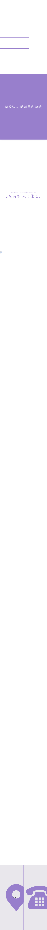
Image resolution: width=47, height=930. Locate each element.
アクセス (13, 897)
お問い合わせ (36, 897)
